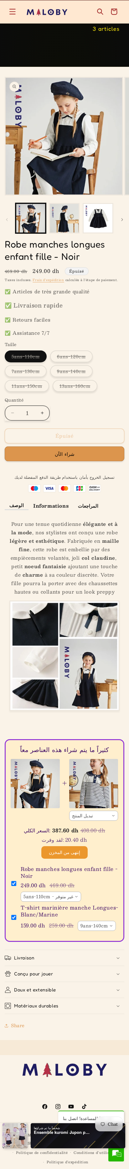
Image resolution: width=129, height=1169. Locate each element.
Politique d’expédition (67, 1162)
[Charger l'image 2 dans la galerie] (64, 218)
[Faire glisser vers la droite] (122, 220)
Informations (51, 506)
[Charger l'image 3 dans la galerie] (98, 218)
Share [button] (18, 1025)
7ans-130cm (29, 372)
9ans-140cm (75, 372)
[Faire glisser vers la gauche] (7, 220)
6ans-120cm (75, 357)
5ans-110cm (29, 357)
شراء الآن (65, 454)
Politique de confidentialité (42, 1153)
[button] (12, 12)
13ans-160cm (78, 387)
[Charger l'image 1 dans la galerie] (30, 218)
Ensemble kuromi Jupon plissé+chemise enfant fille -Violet (62, 1132)
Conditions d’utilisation (96, 1153)
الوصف (16, 505)
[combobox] (93, 816)
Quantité (14, 400)
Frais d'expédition (48, 279)
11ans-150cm (30, 387)
